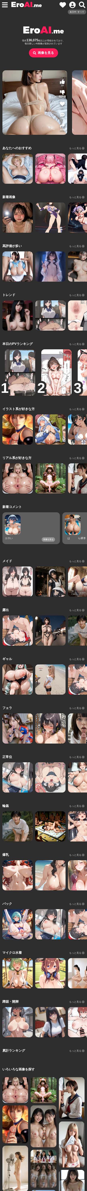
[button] (62, 116)
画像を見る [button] (46, 52)
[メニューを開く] (5, 5)
